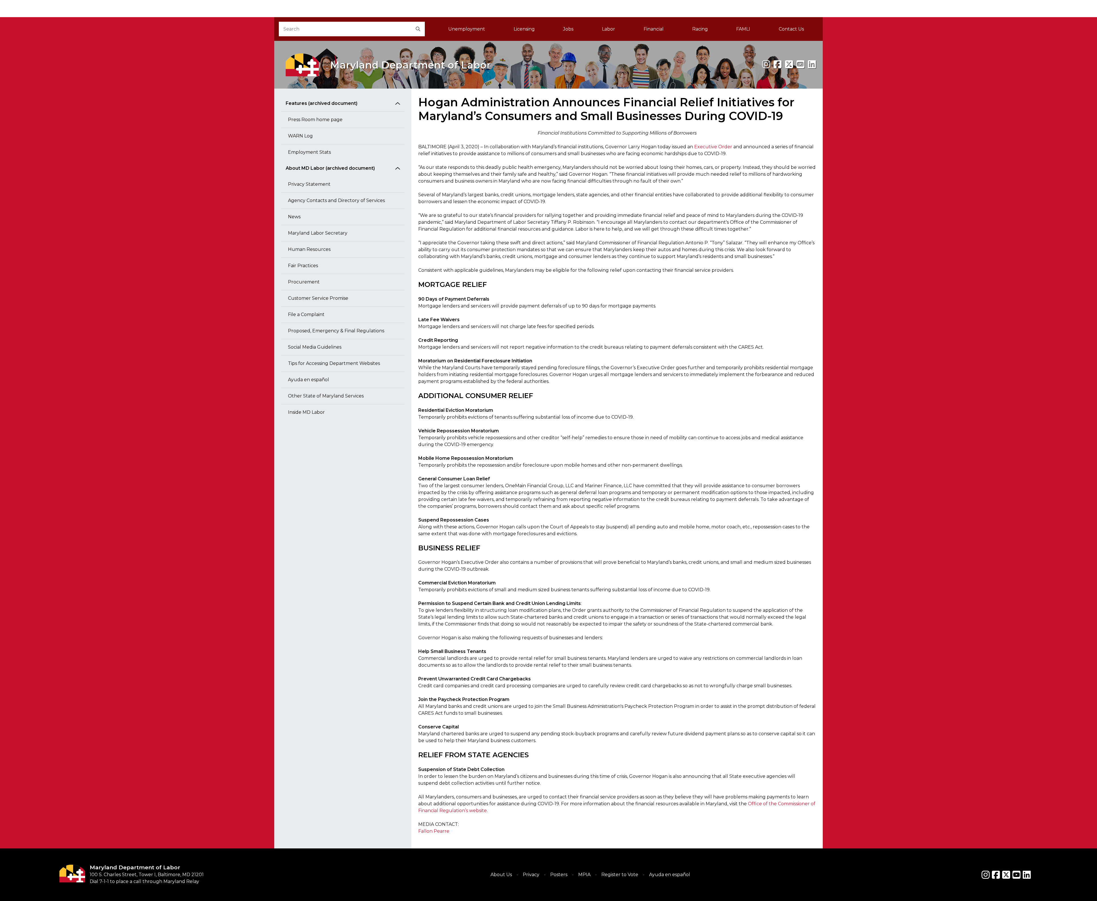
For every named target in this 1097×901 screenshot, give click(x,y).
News (294, 216)
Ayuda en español (308, 379)
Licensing (524, 29)
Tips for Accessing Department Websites (334, 363)
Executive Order (713, 146)
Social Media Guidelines (314, 347)
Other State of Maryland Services (326, 396)
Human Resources (309, 249)
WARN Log (300, 136)
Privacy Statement (309, 184)
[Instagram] (766, 64)
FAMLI (750, 30)
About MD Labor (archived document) (330, 168)
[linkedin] (812, 64)
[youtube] (800, 64)
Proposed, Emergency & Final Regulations (336, 330)
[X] (789, 64)
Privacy (531, 874)
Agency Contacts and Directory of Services (336, 200)
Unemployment (466, 29)
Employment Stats (309, 152)
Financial (654, 29)
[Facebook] (778, 64)
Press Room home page (315, 119)
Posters (558, 874)
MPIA (584, 874)
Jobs (568, 29)
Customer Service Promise (318, 298)
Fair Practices (303, 265)
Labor (608, 29)
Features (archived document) (321, 103)
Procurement (304, 282)
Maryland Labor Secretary (317, 233)
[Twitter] (1006, 874)
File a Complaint (306, 314)
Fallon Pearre (433, 831)
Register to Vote (619, 874)
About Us (501, 874)
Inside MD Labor (306, 412)
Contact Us (791, 29)
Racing (700, 29)
